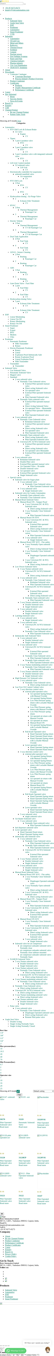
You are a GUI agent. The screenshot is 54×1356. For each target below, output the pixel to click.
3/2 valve (18, 132)
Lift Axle (23, 167)
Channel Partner (11, 110)
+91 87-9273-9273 (12, 8)
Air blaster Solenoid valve (25, 819)
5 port (17, 301)
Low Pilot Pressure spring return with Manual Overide (41, 708)
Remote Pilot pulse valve (35, 1017)
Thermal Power (16, 47)
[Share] (4, 1345)
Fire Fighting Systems (18, 56)
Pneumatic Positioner (18, 341)
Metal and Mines (16, 43)
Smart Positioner (16, 32)
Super (12, 328)
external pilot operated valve (36, 692)
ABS (12, 268)
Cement (13, 52)
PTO (22, 143)
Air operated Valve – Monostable (38, 408)
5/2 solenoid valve (22, 165)
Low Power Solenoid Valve (26, 567)
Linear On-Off (16, 319)
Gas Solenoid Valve (18, 370)
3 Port (17, 183)
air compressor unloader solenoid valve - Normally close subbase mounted (36, 951)
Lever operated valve (33, 745)
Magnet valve (15, 375)
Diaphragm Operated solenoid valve (39, 1013)
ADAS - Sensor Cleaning (20, 252)
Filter (19, 1095)
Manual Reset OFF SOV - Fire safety (35, 542)
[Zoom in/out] (9, 1345)
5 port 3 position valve (24, 147)
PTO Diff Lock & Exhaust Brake (23, 129)
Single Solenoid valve (28, 475)
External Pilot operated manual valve (34, 464)
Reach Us (9, 103)
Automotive (14, 30)
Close (19, 121)
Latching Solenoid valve (24, 616)
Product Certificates (13, 1245)
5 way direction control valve (31, 689)
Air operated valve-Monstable (37, 451)
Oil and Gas (15, 41)
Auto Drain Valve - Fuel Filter (22, 283)
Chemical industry (17, 61)
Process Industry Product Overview (29, 79)
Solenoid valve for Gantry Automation (30, 493)
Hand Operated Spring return (41, 734)
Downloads (9, 72)
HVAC (13, 205)
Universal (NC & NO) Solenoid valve (35, 442)
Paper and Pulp (16, 59)
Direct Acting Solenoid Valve (36, 406)
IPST (12, 332)
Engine (23, 134)
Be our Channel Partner (19, 112)
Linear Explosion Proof (24, 359)
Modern (13, 335)
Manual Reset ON (37, 723)
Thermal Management (29, 210)
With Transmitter (21, 344)
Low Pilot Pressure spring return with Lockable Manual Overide (41, 702)
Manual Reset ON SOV (29, 518)
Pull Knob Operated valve (35, 732)
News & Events (16, 101)
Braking (23, 257)
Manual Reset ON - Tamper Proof (33, 502)
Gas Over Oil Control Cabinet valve (29, 687)
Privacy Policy (11, 1254)
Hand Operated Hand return (41, 736)
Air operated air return (39, 721)
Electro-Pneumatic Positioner (21, 348)
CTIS (12, 34)
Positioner (14, 27)
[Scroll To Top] (2, 1214)
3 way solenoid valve (23, 417)
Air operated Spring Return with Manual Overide (41, 695)
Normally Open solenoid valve (32, 399)
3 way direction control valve (31, 752)
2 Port (17, 254)
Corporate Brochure (23, 76)
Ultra (12, 337)
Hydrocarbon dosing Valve (20, 299)
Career (7, 92)
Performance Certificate (24, 90)
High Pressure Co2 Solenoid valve (28, 678)
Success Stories (16, 99)
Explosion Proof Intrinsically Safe (28, 355)
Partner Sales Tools (17, 114)
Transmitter (14, 364)
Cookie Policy (11, 1256)
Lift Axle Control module (20, 163)
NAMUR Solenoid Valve (20, 959)
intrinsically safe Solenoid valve (27, 836)
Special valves (15, 477)
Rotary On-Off (16, 324)
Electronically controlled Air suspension (26, 172)
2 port (17, 286)
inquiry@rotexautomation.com (17, 10)
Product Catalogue (17, 81)
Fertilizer (13, 50)
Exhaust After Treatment (29, 201)
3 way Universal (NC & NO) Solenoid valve (36, 505)
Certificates (14, 83)
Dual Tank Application (19, 237)
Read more (4, 1127)
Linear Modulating (17, 317)
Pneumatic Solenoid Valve (20, 373)
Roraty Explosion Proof (24, 357)
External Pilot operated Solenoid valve (35, 473)
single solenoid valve (33, 816)
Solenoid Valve (16, 21)
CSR (7, 108)
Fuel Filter (24, 288)
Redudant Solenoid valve (35, 422)
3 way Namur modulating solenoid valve (36, 665)
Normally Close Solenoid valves (33, 382)
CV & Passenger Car (33, 228)
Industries (9, 36)
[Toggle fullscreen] (6, 1345)
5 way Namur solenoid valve (31, 602)
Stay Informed (10, 94)
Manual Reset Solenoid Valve (27, 500)
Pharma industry (16, 63)
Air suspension (26, 176)
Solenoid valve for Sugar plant (27, 480)
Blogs (12, 97)
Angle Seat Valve (17, 23)
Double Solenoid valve (29, 468)
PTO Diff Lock (16, 181)
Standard (13, 377)
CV (26, 136)
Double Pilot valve (27, 462)
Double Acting (16, 1022)
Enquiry (8, 105)
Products (8, 18)
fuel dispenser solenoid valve (26, 828)
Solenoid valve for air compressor (28, 944)
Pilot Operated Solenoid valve (37, 397)
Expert (12, 330)
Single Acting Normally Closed (22, 1026)
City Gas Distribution (18, 65)
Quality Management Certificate (27, 88)
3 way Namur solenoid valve (31, 569)
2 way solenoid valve (23, 379)
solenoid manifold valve (24, 174)
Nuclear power (16, 54)
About (7, 70)
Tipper (12, 138)
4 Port (17, 239)
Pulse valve (14, 1006)
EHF (12, 25)
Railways (13, 45)
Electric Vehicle (16, 221)
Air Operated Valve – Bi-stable (32, 466)
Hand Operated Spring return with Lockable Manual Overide (41, 740)
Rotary (17, 346)
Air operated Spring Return (41, 698)
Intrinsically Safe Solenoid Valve (28, 636)
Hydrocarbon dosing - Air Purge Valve (25, 196)
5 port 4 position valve (24, 141)
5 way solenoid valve (23, 457)
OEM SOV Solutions (18, 68)
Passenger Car (30, 212)
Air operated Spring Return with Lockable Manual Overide (41, 727)
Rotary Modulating (17, 321)
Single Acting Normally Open (22, 1024)
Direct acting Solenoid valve (36, 388)
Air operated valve (32, 390)
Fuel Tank (24, 241)
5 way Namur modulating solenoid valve (31, 995)
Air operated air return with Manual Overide (41, 717)
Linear (17, 353)
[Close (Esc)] (1, 1345)
